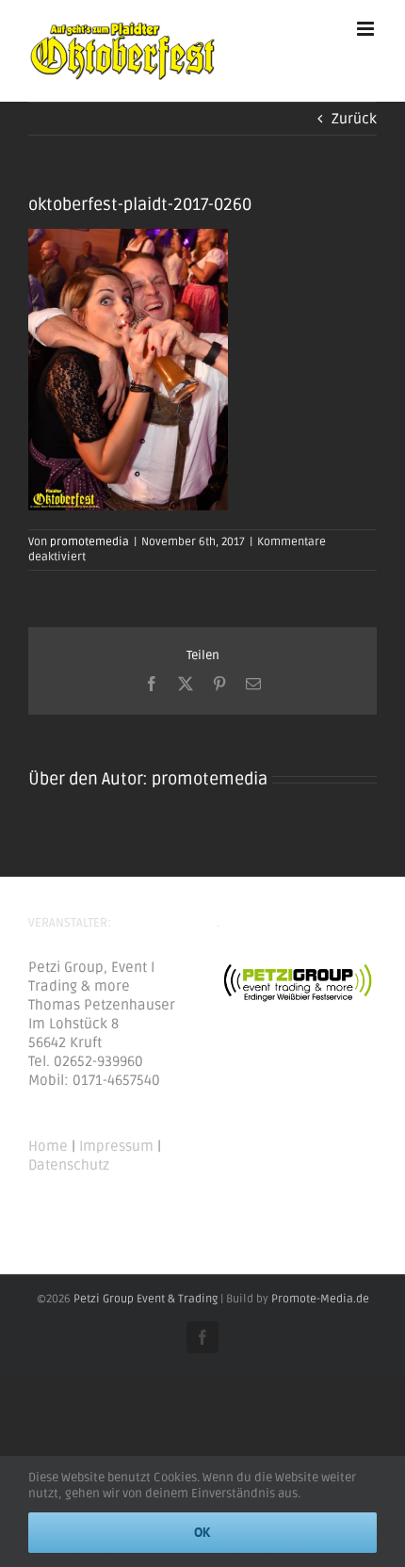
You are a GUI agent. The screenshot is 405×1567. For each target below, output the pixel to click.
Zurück (354, 118)
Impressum (116, 1146)
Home (48, 1146)
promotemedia (89, 542)
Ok (202, 1532)
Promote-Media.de (320, 1299)
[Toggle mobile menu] (367, 29)
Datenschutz (68, 1164)
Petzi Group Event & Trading (145, 1299)
